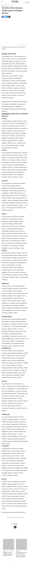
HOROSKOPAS (6, 114)
